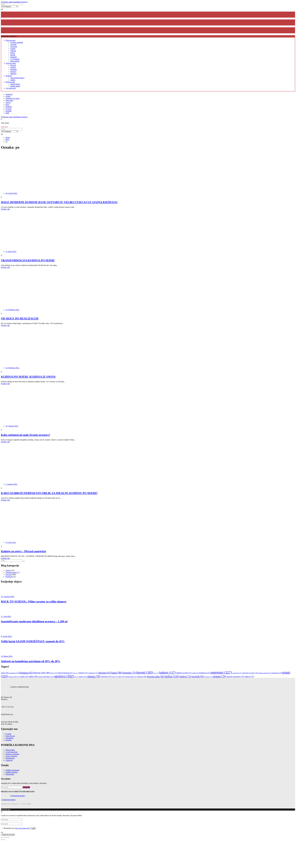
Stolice (12, 80)
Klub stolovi (14, 61)
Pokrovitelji (10, 774)
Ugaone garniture (16, 42)
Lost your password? (22, 828)
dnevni (53, 673)
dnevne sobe (42, 672)
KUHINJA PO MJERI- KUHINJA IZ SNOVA (28, 376)
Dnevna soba (10, 40)
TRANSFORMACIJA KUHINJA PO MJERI (27, 260)
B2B (7, 113)
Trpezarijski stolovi (17, 78)
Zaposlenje (10, 738)
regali (24, 676)
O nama (8, 109)
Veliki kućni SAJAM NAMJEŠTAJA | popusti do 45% (33, 641)
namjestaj (221, 672)
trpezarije (208, 676)
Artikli (8, 96)
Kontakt (8, 111)
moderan (204, 673)
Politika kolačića (12, 772)
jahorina (104, 672)
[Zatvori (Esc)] (2, 837)
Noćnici (13, 72)
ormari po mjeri (13, 676)
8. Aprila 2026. (6, 636)
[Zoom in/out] (9, 837)
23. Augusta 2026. (7, 597)
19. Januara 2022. (12, 426)
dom (75, 673)
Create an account (8, 835)
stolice (172, 676)
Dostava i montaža (12, 754)
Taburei (13, 51)
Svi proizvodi (11, 88)
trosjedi (198, 676)
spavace (141, 676)
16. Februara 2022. (12, 368)
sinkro (83, 676)
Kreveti (13, 65)
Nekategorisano (11, 572)
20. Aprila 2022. (11, 193)
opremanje (276, 673)
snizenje (106, 676)
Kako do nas (10, 736)
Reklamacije (10, 758)
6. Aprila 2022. (11, 251)
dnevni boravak (65, 673)
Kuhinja (9, 76)
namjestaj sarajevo (264, 673)
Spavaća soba (11, 63)
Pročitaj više (5, 209)
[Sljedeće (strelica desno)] (4, 839)
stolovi (185, 676)
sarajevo (64, 676)
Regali (12, 55)
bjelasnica (26, 672)
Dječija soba (10, 82)
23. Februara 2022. (12, 310)
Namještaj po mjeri (12, 98)
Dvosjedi (13, 47)
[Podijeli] (4, 837)
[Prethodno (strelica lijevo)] (2, 839)
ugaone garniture (235, 676)
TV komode (14, 59)
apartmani (13, 673)
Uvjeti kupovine (11, 752)
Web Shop (9, 100)
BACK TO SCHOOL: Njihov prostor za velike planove (33, 601)
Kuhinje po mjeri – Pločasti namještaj (23, 551)
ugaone (219, 676)
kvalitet (195, 673)
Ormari (13, 67)
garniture (93, 673)
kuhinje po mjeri (183, 673)
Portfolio (9, 107)
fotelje (83, 673)
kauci (116, 672)
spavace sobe (155, 676)
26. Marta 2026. (7, 656)
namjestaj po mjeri (250, 673)
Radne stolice (15, 86)
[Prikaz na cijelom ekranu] (6, 837)
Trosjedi (13, 44)
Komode (13, 57)
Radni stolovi (15, 84)
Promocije (9, 577)
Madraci (13, 74)
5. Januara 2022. (12, 484)
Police (12, 53)
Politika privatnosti (12, 770)
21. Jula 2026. (6, 616)
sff (76, 676)
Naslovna (9, 94)
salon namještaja (46, 676)
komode (129, 672)
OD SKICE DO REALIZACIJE (20, 318)
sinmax (93, 676)
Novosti (8, 575)
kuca (156, 673)
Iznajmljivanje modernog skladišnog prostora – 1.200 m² (34, 621)
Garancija (9, 760)
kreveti (144, 672)
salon (33, 676)
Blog (7, 105)
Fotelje (12, 49)
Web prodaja (10, 750)
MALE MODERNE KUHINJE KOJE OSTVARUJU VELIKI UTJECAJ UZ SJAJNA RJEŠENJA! (59, 202)
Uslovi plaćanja (11, 756)
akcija (5, 673)
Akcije (8, 570)
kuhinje (167, 672)
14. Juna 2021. (11, 542)
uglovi (249, 676)
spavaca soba (131, 676)
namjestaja (237, 673)
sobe (121, 676)
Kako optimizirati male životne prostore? (25, 434)
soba (114, 676)
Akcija (8, 103)
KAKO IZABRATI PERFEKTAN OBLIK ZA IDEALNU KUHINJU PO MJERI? (49, 493)
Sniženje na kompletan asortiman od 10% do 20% (30, 661)
